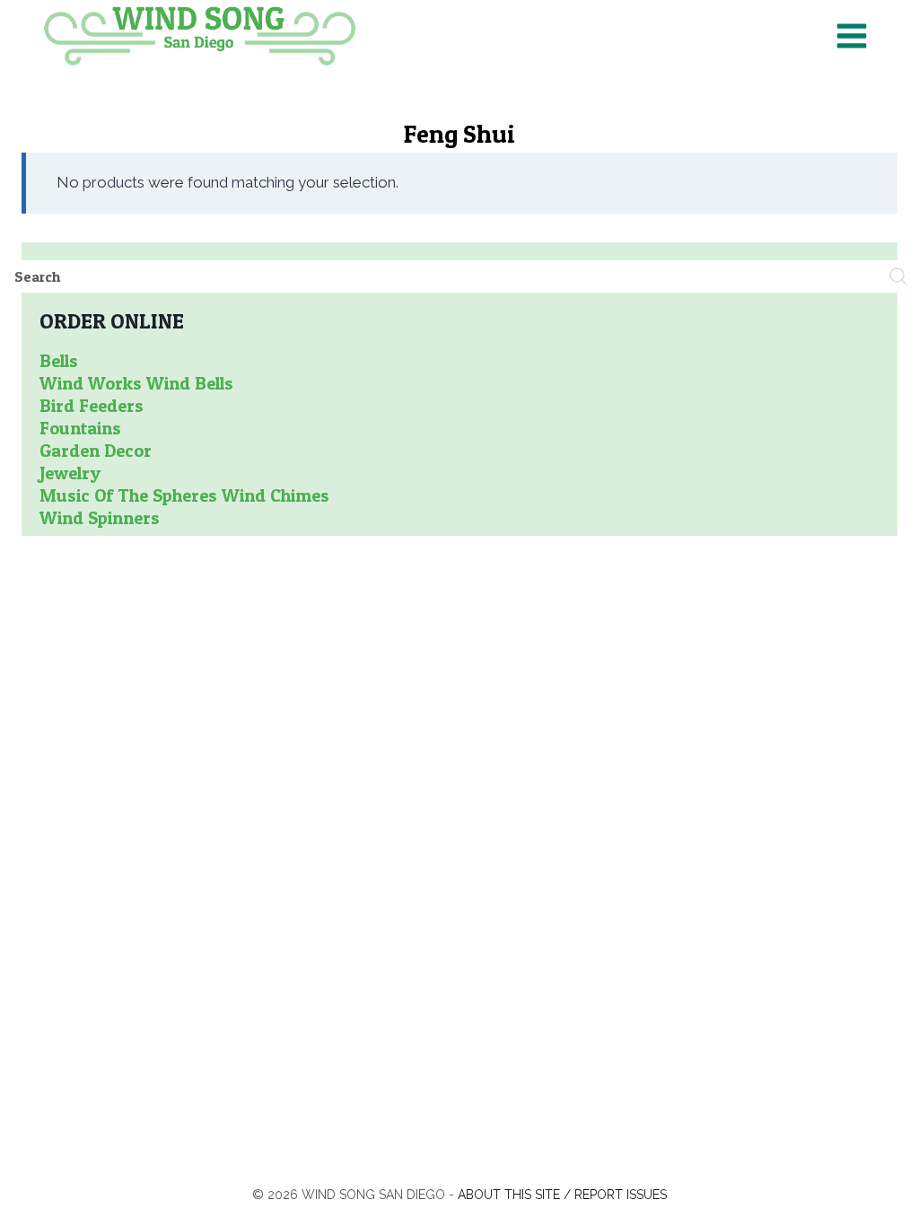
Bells (58, 361)
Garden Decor (95, 450)
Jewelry (70, 473)
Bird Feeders (91, 405)
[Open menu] (851, 35)
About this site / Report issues (562, 1194)
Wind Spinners (99, 518)
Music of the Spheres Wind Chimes (184, 495)
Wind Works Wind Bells (136, 383)
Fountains (80, 428)
